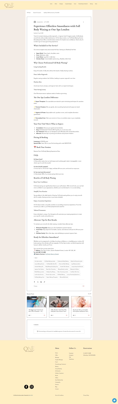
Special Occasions (37, 12)
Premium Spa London (50, 274)
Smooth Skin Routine (64, 266)
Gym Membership (59, 380)
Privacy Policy (86, 395)
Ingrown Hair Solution (39, 269)
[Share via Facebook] (34, 282)
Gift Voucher (58, 371)
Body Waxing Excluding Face (51, 266)
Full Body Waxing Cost (39, 277)
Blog (56, 386)
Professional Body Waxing (63, 261)
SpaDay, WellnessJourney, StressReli (51, 12)
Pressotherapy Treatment (60, 364)
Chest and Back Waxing (64, 263)
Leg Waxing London (75, 263)
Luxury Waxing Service (39, 263)
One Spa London (38, 261)
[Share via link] (44, 282)
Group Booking (58, 368)
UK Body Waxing (61, 274)
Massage (57, 357)
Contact (57, 389)
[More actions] (83, 22)
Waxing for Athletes (74, 269)
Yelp (70, 357)
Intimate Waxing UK (39, 266)
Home (56, 353)
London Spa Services (39, 274)
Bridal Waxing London (39, 271)
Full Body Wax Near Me (52, 263)
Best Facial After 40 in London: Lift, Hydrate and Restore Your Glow (80, 310)
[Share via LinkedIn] (41, 282)
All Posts (29, 12)
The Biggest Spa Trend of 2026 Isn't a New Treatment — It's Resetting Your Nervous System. (36, 310)
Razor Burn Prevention (51, 269)
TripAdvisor (71, 359)
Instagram (71, 355)
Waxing (56, 366)
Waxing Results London (63, 269)
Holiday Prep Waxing (50, 271)
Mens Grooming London (63, 271)
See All (89, 293)
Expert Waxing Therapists (52, 277)
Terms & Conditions (59, 395)
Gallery (56, 377)
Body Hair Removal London (76, 261)
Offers (56, 355)
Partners (57, 384)
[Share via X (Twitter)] (37, 282)
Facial (56, 362)
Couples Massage (59, 359)
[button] (105, 4)
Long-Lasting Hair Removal (77, 266)
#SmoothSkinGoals (64, 277)
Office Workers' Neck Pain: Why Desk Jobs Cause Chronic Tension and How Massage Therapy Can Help (59, 310)
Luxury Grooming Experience (73, 274)
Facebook (71, 353)
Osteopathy (57, 382)
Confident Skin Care (74, 271)
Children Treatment (59, 373)
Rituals (56, 375)
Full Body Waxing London (49, 261)
